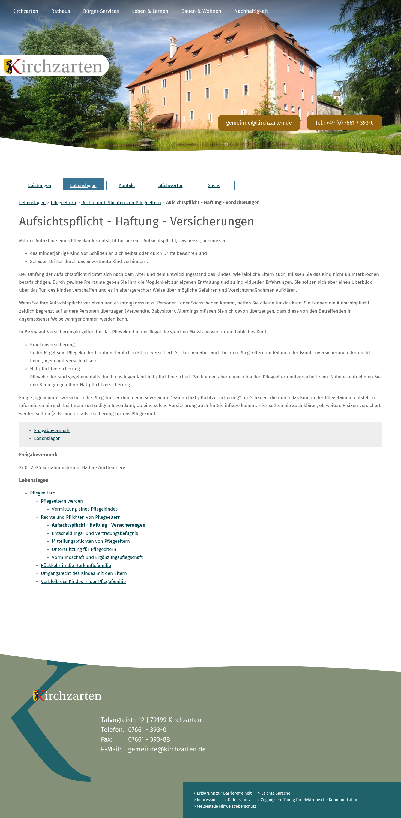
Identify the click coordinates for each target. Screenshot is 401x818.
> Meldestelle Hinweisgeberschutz (225, 806)
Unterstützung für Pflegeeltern (84, 549)
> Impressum (206, 799)
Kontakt (127, 185)
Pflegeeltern (63, 203)
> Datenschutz (238, 799)
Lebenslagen (83, 185)
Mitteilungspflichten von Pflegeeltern (91, 541)
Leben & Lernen (150, 11)
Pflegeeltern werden (62, 501)
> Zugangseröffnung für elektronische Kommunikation (308, 799)
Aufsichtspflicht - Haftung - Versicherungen (98, 525)
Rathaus (60, 11)
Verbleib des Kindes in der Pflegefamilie (83, 581)
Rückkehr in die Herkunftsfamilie (76, 565)
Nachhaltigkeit (251, 11)
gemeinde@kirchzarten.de (259, 122)
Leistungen (39, 185)
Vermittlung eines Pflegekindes (85, 509)
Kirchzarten (25, 11)
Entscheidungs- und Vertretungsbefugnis (95, 533)
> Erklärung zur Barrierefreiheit (223, 793)
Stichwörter (170, 185)
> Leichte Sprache (273, 793)
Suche (214, 185)
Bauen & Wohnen (201, 11)
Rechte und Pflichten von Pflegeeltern (121, 203)
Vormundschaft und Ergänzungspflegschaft (97, 557)
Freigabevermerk (52, 430)
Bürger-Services (101, 11)
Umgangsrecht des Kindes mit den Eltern (84, 573)
